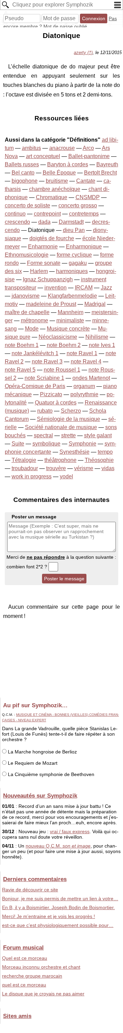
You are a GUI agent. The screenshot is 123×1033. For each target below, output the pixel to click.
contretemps (84, 214)
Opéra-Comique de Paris (35, 386)
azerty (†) (83, 52)
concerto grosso (77, 205)
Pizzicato (51, 394)
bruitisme (57, 181)
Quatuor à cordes (56, 402)
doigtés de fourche (51, 238)
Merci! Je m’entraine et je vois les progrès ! (48, 916)
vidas (107, 468)
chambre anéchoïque (54, 189)
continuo (15, 214)
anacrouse (62, 148)
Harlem (39, 271)
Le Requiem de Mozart (31, 763)
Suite (18, 444)
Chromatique (51, 197)
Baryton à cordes (67, 164)
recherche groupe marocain (32, 976)
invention (55, 287)
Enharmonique (84, 246)
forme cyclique (74, 255)
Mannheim (70, 312)
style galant (98, 435)
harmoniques (72, 271)
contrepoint (47, 214)
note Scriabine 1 (44, 378)
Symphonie (82, 444)
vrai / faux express (70, 831)
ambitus (31, 148)
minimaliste (70, 320)
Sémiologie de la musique (68, 419)
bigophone (25, 181)
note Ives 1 (102, 345)
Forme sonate (43, 263)
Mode (32, 329)
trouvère (56, 468)
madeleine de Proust (51, 304)
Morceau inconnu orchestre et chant (41, 967)
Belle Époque (59, 173)
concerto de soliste (27, 205)
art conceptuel (43, 156)
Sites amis (17, 1015)
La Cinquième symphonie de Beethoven (50, 774)
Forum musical (23, 947)
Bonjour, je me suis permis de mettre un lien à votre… (60, 898)
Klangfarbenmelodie (72, 296)
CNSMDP (88, 197)
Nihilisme (96, 337)
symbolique (46, 444)
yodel (66, 476)
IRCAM (84, 287)
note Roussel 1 (62, 370)
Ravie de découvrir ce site (30, 889)
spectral (43, 435)
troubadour (25, 468)
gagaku (78, 263)
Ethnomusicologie (27, 255)
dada (44, 222)
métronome (34, 320)
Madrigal (95, 304)
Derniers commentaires (35, 879)
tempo (105, 452)
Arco (88, 148)
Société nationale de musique (61, 427)
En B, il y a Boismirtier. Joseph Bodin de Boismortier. (58, 907)
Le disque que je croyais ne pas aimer (43, 993)
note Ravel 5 (20, 370)
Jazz (106, 287)
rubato (45, 411)
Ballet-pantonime (89, 156)
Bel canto (23, 173)
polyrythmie (84, 394)
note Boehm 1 (22, 345)
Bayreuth (107, 164)
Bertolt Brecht (100, 173)
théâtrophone (60, 460)
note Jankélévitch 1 (35, 353)
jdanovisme (26, 296)
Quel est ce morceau (24, 958)
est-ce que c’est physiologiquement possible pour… (57, 925)
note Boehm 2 (64, 345)
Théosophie (99, 460)
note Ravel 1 (82, 353)
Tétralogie (24, 460)
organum (84, 386)
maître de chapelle (27, 312)
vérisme (83, 468)
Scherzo (71, 411)
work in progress (32, 476)
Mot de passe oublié (65, 26)
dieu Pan (74, 230)
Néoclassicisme (58, 337)
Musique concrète (68, 329)
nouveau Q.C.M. (58, 846)
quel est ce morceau (24, 984)
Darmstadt (71, 222)
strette (68, 435)
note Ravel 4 (86, 361)
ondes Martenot (91, 378)
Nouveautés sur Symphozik (40, 795)
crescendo (17, 222)
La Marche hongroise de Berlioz (41, 751)
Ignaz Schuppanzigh (48, 279)
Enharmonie (43, 246)
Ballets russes (22, 164)
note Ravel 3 (47, 361)
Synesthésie (74, 452)
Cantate (85, 181)
